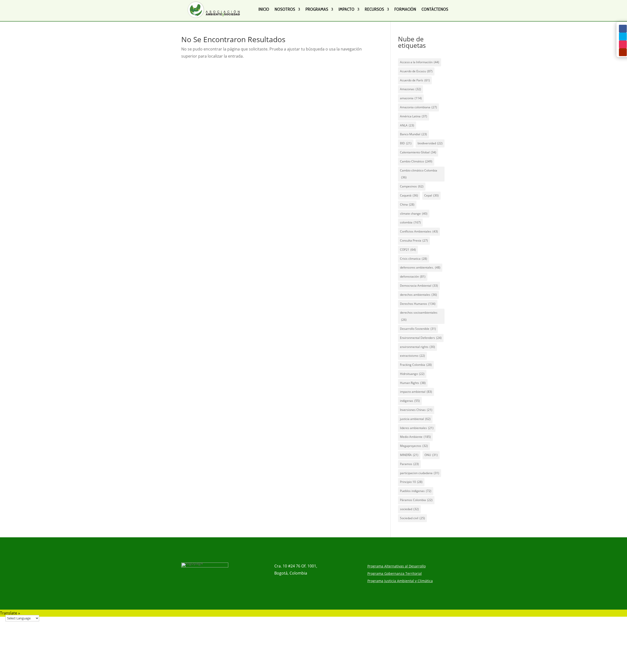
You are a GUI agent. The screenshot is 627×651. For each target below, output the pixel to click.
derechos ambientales (418, 295)
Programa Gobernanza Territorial (394, 574)
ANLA (407, 125)
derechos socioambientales (418, 316)
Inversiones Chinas (416, 410)
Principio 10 (411, 482)
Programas (316, 9)
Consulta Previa (414, 240)
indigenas (410, 401)
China (407, 204)
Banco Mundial (413, 134)
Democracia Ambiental (419, 285)
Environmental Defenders (421, 338)
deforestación (412, 276)
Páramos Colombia (416, 500)
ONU (431, 455)
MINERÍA (409, 455)
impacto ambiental (416, 392)
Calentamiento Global (418, 152)
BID (405, 143)
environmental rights (417, 347)
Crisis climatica (413, 259)
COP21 (408, 249)
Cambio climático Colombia (418, 174)
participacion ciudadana (419, 473)
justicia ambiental (415, 419)
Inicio (263, 9)
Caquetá (409, 195)
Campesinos (411, 186)
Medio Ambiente (415, 437)
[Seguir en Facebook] (623, 29)
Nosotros (285, 9)
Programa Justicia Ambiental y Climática (400, 581)
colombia (410, 222)
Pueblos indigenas (415, 491)
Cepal (431, 195)
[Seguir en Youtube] (623, 52)
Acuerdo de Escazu (416, 71)
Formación (405, 9)
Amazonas (410, 89)
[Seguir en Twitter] (623, 36)
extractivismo (412, 356)
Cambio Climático (416, 161)
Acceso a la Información (419, 62)
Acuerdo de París (415, 80)
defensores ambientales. (420, 267)
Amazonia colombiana (418, 107)
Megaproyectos (414, 446)
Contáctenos (435, 9)
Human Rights (413, 383)
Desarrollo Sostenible (418, 329)
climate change (413, 213)
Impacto (346, 9)
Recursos (374, 9)
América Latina (413, 116)
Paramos (409, 464)
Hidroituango (412, 374)
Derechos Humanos (417, 304)
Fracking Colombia (416, 365)
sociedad (409, 509)
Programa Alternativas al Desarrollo (396, 566)
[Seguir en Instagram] (623, 44)
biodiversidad (430, 143)
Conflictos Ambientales (419, 231)
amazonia (411, 98)
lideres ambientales (417, 428)
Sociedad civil (412, 518)
